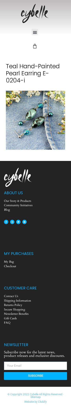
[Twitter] (18, 222)
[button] (35, 32)
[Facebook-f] (6, 222)
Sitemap (36, 397)
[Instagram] (12, 222)
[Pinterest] (24, 222)
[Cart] (35, 46)
